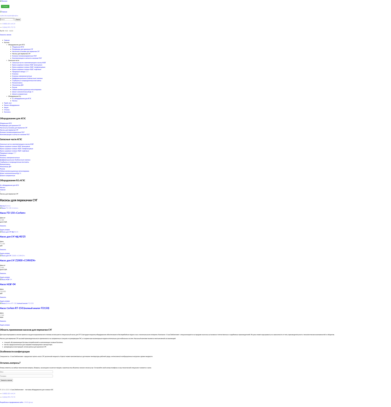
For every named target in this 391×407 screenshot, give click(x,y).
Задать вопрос (5, 230)
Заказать (3, 226)
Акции (6, 107)
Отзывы (7, 110)
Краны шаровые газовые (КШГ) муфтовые (26, 69)
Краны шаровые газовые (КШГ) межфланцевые (28, 67)
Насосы (14, 101)
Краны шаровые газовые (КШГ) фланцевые (27, 65)
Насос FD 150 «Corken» (13, 212)
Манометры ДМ (17, 85)
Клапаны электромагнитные (22, 76)
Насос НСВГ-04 (7, 284)
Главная (7, 40)
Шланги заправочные (19, 94)
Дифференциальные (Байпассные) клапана (27, 78)
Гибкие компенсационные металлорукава (26, 89)
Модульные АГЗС (18, 47)
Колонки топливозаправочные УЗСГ (24, 56)
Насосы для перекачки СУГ (21, 54)
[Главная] (3, 1)
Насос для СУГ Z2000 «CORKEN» (18, 260)
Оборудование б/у (14, 96)
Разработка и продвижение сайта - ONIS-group (16, 402)
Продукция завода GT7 (20, 71)
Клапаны (15, 74)
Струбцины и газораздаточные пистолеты (26, 80)
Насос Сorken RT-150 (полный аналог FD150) (24, 308)
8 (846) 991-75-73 (8, 27)
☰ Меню (5, 6)
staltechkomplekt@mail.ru (9, 16)
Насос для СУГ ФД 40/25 (13, 236)
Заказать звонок (5, 35)
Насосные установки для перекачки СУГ (26, 51)
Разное (14, 87)
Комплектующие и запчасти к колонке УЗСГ (27, 58)
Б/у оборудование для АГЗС (21, 98)
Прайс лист (8, 103)
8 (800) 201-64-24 (8, 24)
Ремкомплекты (17, 83)
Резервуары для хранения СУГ (22, 49)
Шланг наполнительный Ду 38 (22, 92)
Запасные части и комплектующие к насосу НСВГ (29, 62)
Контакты (7, 112)
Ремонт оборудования (11, 105)
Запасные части (13, 60)
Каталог (6, 42)
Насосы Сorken (5, 206)
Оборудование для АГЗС (16, 45)
